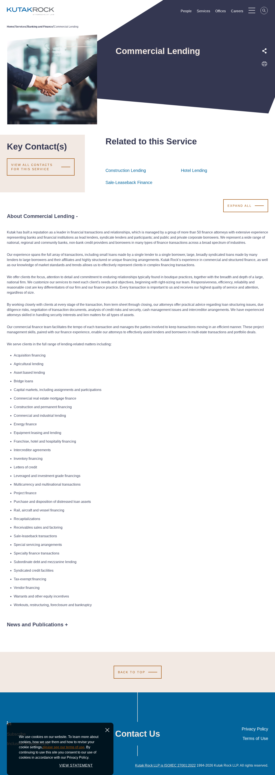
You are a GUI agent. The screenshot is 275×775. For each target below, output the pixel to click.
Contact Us (137, 733)
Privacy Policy (255, 729)
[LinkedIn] (264, 84)
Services (203, 11)
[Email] (264, 94)
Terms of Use (255, 738)
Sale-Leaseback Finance (128, 182)
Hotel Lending (194, 170)
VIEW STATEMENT (76, 765)
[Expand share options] (264, 51)
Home (10, 26)
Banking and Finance (40, 26)
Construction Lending (125, 170)
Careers (237, 11)
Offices (220, 11)
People (186, 11)
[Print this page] (264, 65)
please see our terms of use (63, 747)
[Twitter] (264, 74)
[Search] (264, 11)
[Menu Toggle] (251, 10)
